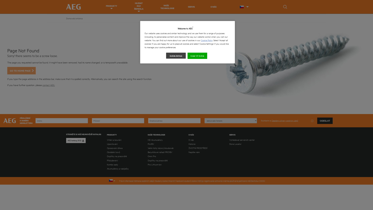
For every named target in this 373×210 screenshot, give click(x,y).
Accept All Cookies (197, 56)
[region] (187, 42)
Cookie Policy (207, 40)
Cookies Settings (176, 55)
